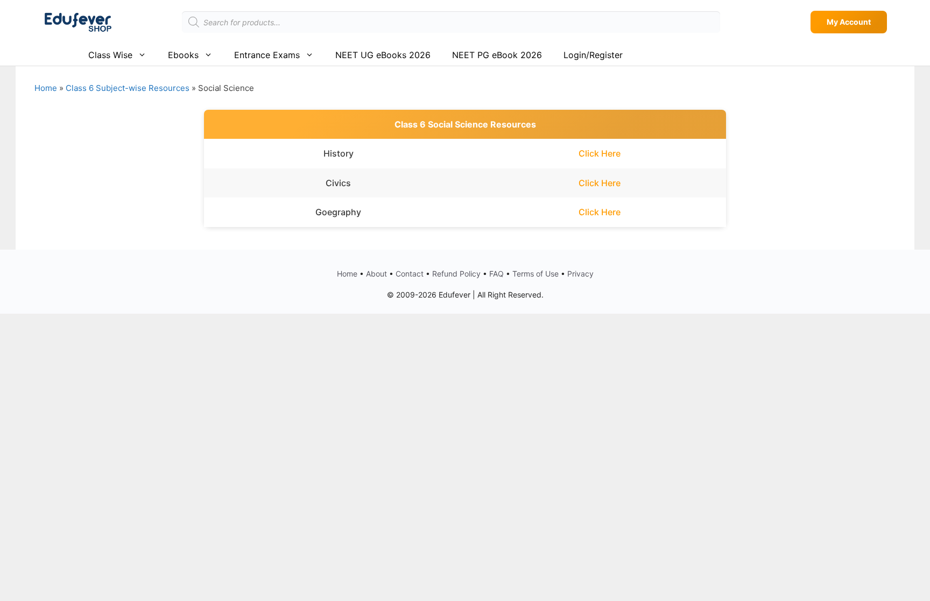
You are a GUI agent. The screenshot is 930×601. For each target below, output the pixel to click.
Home (45, 88)
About (376, 273)
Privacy (580, 273)
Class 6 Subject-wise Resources (127, 88)
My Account (849, 21)
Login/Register (593, 55)
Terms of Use (535, 273)
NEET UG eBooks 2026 (383, 55)
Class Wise (110, 55)
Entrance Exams (267, 55)
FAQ (496, 273)
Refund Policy (456, 273)
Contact (410, 273)
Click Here (600, 153)
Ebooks (183, 55)
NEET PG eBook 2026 (497, 55)
